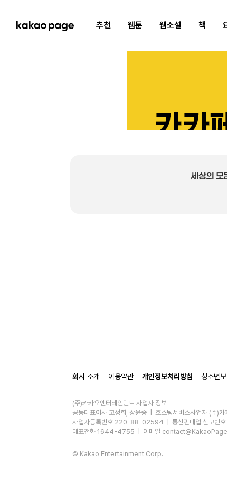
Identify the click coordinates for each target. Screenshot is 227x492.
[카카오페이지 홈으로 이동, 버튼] (45, 25)
